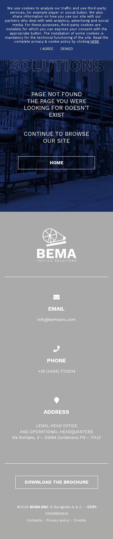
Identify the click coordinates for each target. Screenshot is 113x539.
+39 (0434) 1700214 (56, 371)
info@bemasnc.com (56, 319)
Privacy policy (58, 520)
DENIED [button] (67, 49)
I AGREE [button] (46, 49)
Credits (80, 520)
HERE (94, 42)
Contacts (34, 520)
